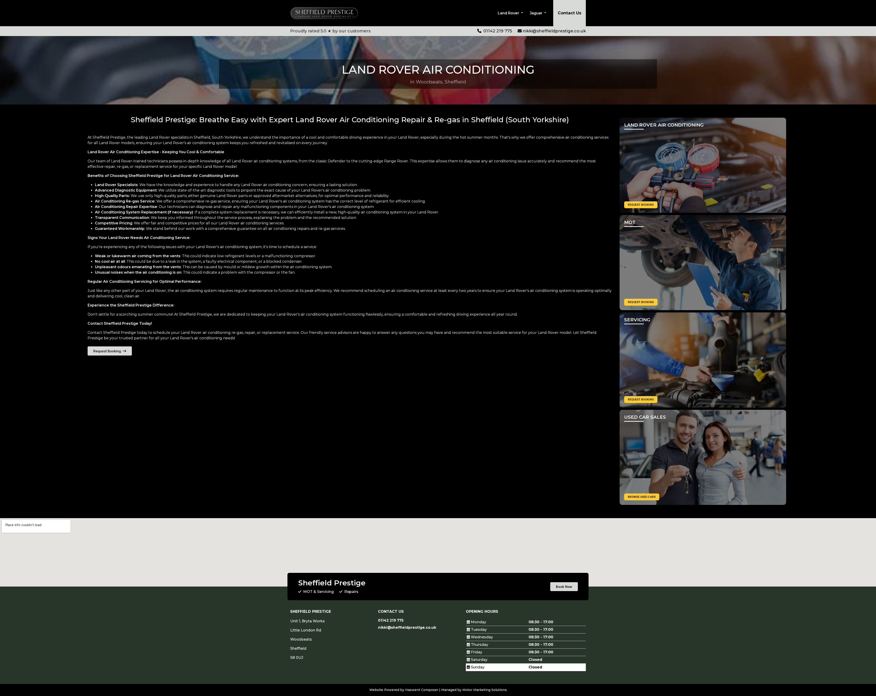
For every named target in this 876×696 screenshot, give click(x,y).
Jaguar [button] (536, 13)
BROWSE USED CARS (642, 497)
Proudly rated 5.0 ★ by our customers (330, 31)
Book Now (564, 587)
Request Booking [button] (107, 351)
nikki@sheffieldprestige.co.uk (554, 31)
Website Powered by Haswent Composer (403, 690)
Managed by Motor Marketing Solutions (474, 690)
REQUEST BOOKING (641, 204)
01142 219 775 (497, 31)
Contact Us (569, 13)
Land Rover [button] (509, 13)
